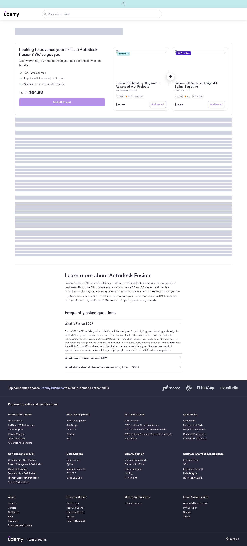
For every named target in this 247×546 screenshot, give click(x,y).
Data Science (73, 459)
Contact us (13, 512)
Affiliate (70, 516)
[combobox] (103, 14)
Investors (13, 520)
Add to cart (157, 104)
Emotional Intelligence (195, 438)
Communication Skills (136, 459)
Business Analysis (192, 477)
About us (12, 503)
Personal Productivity (194, 434)
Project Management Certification (25, 464)
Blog (10, 516)
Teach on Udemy (75, 507)
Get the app (73, 503)
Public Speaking (133, 468)
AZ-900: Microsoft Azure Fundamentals (145, 429)
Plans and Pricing (75, 512)
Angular (71, 434)
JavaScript (72, 425)
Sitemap (187, 512)
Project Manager (16, 434)
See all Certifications (18, 482)
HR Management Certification (23, 477)
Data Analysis (190, 473)
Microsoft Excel (191, 459)
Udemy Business (52, 388)
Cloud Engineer (16, 429)
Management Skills (193, 425)
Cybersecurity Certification (22, 459)
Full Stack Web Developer (21, 425)
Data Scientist (15, 420)
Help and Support (76, 520)
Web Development (76, 420)
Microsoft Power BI (193, 468)
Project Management (194, 429)
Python (70, 464)
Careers (12, 507)
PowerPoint (131, 477)
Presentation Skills (134, 464)
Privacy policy (190, 507)
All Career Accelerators (20, 442)
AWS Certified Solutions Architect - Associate (148, 434)
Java (69, 438)
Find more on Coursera (20, 525)
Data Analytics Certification (22, 473)
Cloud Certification (17, 468)
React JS (71, 429)
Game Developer (17, 438)
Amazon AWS (132, 420)
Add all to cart (62, 102)
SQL (185, 464)
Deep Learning (74, 477)
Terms (186, 516)
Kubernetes (131, 438)
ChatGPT (71, 473)
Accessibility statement (195, 503)
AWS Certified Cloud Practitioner (142, 425)
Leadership (189, 420)
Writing (128, 473)
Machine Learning (76, 468)
